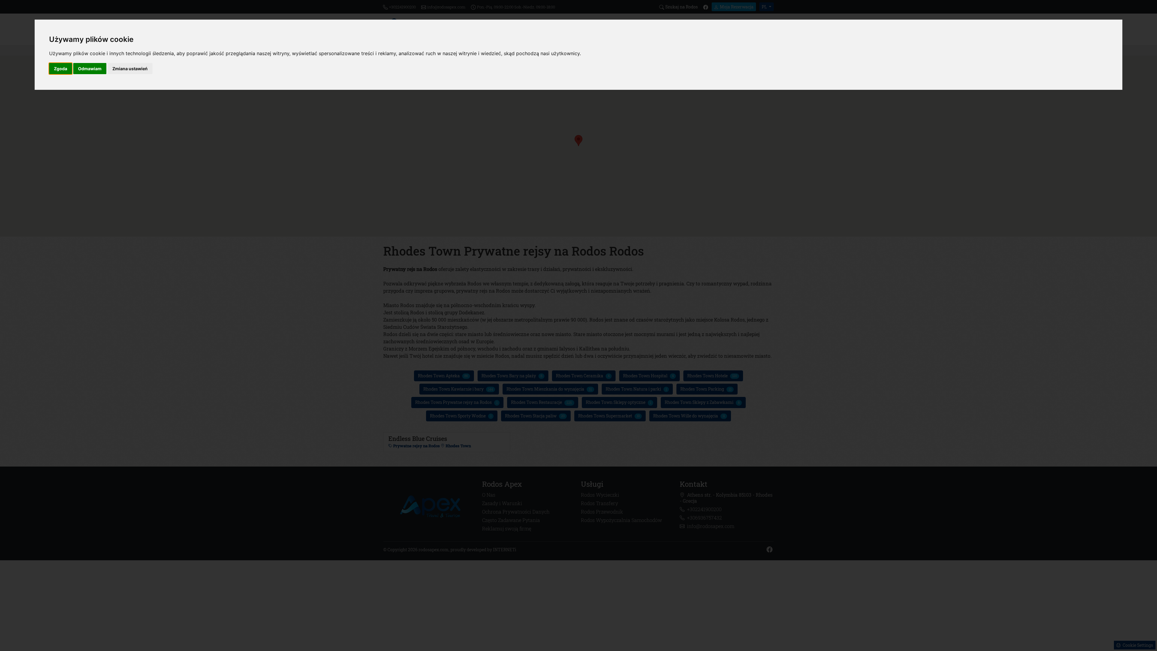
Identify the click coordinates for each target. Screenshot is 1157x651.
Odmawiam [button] (90, 68)
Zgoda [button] (60, 68)
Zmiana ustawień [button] (130, 68)
